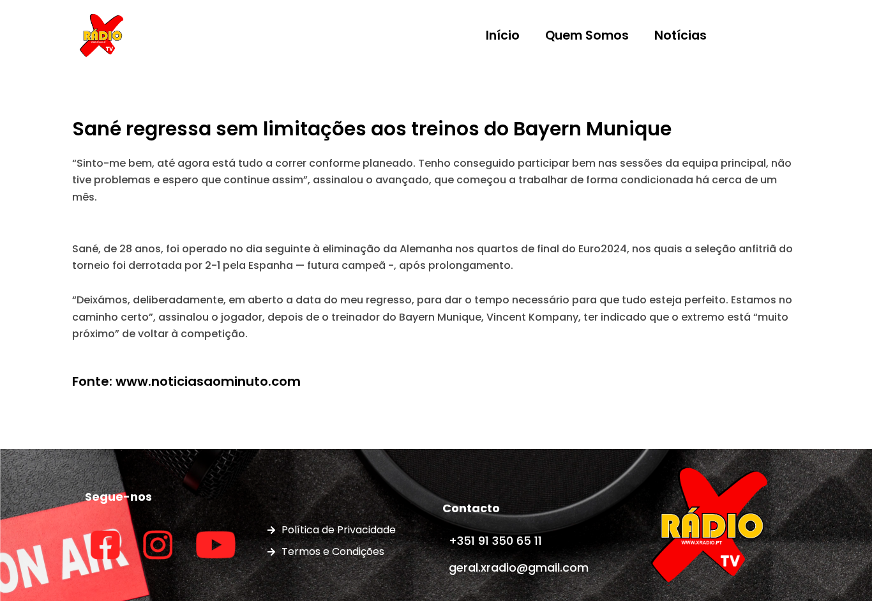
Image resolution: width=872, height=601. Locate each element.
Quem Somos (587, 35)
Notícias (680, 35)
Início (503, 35)
